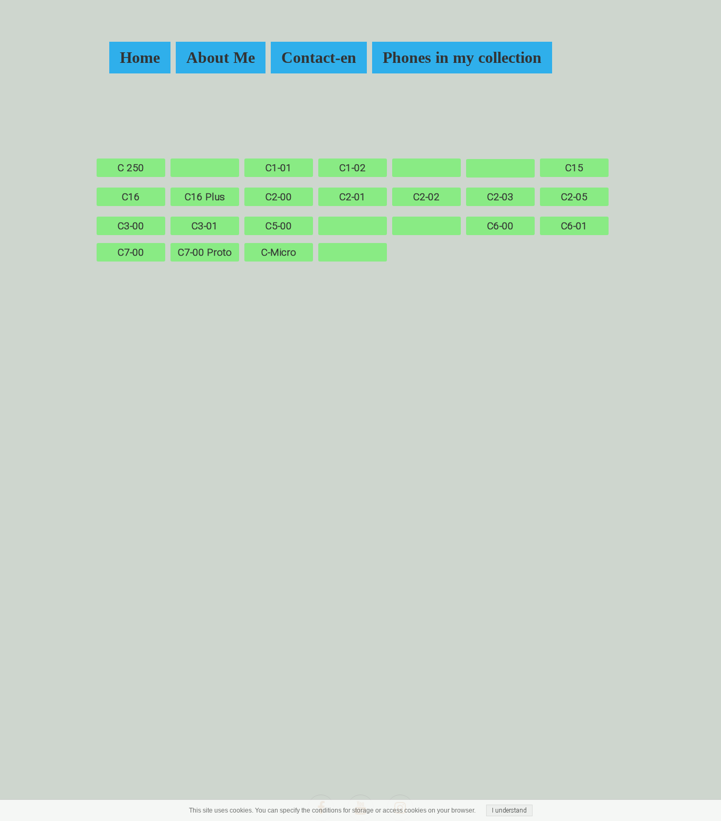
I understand (509, 810)
